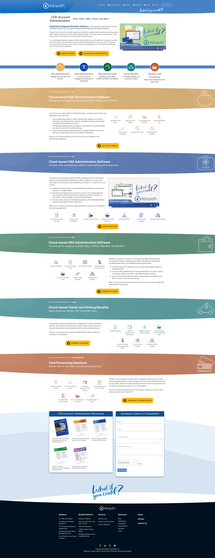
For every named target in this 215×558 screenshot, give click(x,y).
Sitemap (86, 551)
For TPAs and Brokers (66, 519)
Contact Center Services (106, 521)
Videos (120, 531)
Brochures (121, 528)
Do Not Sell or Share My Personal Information (116, 551)
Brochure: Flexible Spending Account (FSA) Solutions (80, 439)
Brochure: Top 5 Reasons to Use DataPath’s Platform (80, 467)
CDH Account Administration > (61, 92)
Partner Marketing (104, 524)
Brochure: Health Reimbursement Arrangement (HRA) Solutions (61, 468)
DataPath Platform (84, 519)
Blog (119, 519)
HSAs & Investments (85, 526)
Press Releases (122, 526)
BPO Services (102, 519)
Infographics (122, 523)
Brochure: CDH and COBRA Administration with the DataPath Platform (60, 440)
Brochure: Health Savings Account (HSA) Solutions (99, 439)
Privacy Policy (95, 551)
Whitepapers (122, 521)
